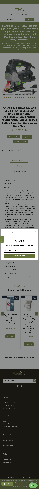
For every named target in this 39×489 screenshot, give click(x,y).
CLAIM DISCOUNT (19, 256)
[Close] (36, 231)
